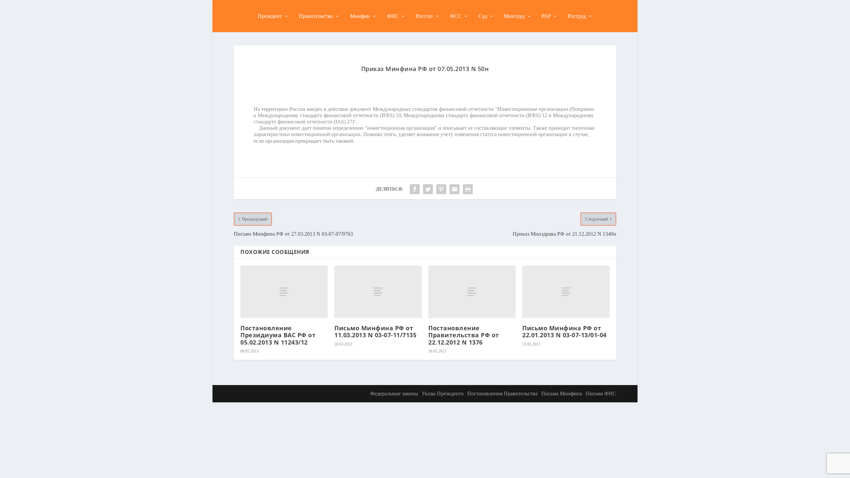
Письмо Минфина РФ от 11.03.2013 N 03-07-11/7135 (375, 331)
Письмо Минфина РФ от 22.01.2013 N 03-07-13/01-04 (564, 331)
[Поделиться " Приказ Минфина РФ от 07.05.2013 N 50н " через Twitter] (428, 189)
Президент (270, 16)
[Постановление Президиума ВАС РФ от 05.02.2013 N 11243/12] (284, 292)
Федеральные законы (394, 393)
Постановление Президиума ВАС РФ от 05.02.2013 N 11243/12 (277, 335)
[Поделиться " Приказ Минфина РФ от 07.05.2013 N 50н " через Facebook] (414, 189)
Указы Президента (443, 393)
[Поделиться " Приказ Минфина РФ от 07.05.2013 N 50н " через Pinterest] (441, 189)
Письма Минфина (561, 393)
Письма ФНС (601, 393)
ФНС (393, 16)
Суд (482, 16)
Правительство (316, 16)
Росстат (424, 16)
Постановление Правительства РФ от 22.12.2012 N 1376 (463, 335)
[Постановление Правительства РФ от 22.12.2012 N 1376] (472, 292)
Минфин (360, 16)
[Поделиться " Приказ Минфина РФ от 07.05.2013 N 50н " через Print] (467, 189)
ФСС (456, 16)
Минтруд (514, 16)
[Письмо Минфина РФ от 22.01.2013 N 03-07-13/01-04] (566, 292)
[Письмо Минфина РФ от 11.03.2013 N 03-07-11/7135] (378, 292)
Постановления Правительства (502, 393)
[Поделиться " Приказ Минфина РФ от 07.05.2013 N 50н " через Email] (454, 189)
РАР (546, 16)
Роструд (577, 16)
